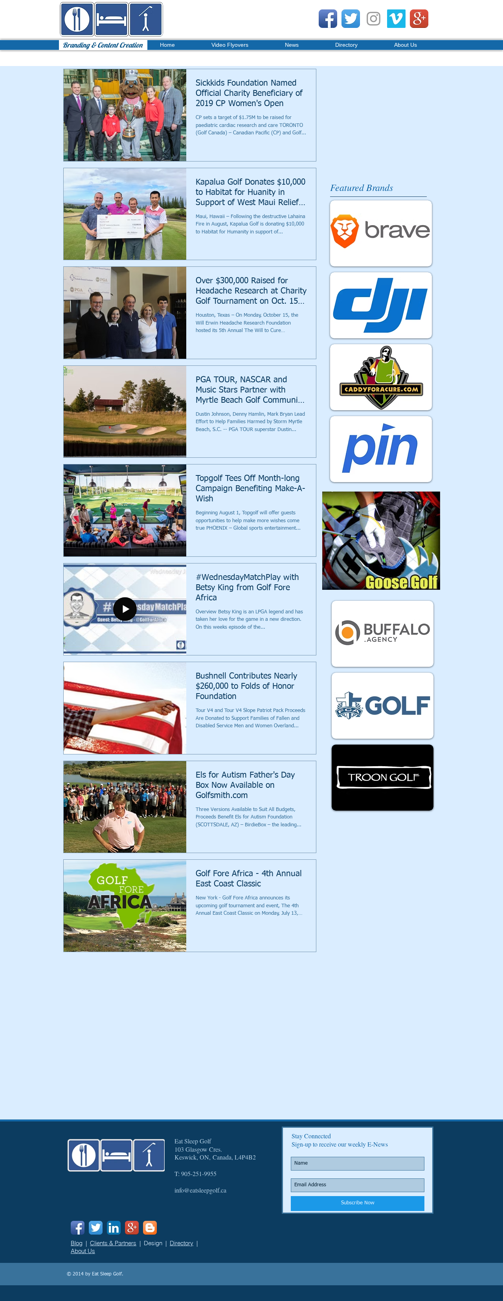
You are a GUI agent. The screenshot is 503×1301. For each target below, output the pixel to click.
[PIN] (381, 449)
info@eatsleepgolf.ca (200, 1190)
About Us (83, 1251)
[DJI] (381, 305)
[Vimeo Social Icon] (396, 18)
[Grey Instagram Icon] (373, 18)
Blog (77, 1243)
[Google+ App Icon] (419, 18)
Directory (181, 1243)
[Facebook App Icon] (328, 18)
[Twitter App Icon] (350, 18)
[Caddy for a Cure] (381, 377)
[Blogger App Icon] (150, 1228)
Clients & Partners (113, 1243)
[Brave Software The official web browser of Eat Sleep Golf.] (381, 233)
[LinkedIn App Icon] (114, 1228)
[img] (382, 634)
